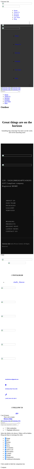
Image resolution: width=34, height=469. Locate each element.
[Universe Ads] (10, 88)
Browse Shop (8, 419)
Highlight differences (12, 430)
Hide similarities (11, 428)
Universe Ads (6, 244)
